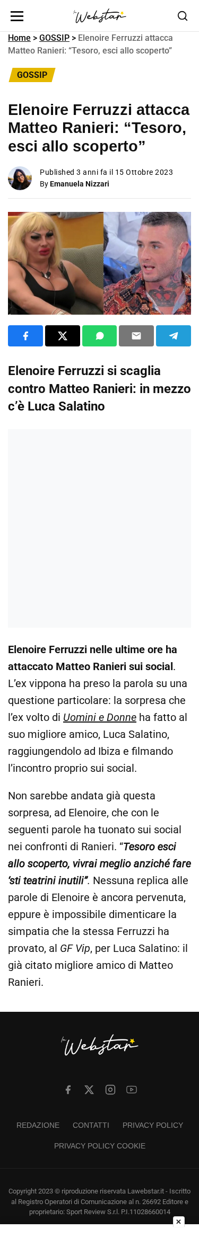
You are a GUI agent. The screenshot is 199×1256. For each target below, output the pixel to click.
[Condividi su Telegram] (173, 335)
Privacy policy (153, 1125)
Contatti (91, 1125)
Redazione (37, 1125)
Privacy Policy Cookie (99, 1146)
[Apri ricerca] (182, 16)
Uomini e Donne (99, 717)
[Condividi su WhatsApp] (99, 335)
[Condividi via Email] (136, 335)
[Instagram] (110, 1089)
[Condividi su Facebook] (25, 335)
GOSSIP (54, 38)
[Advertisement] (99, 528)
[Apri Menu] (17, 16)
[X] (89, 1089)
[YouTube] (131, 1089)
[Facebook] (68, 1089)
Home (19, 38)
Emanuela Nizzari (79, 184)
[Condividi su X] (62, 335)
